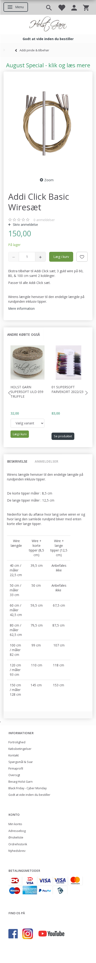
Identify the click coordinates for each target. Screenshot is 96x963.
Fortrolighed (16, 742)
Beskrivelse (17, 461)
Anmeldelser (46, 461)
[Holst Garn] (48, 24)
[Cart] (86, 7)
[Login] (74, 7)
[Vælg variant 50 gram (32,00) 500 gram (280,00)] (27, 423)
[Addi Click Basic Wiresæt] (48, 123)
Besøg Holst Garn (20, 782)
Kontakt (13, 755)
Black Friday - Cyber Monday (27, 788)
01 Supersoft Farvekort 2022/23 (67, 389)
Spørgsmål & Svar (20, 762)
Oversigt (14, 775)
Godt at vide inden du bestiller (29, 795)
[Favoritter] (61, 7)
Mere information (21, 308)
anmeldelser (44, 220)
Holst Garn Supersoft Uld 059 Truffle (26, 392)
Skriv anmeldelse (25, 224)
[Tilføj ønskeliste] (82, 257)
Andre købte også (23, 334)
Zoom (49, 180)
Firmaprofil (15, 768)
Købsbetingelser (19, 749)
